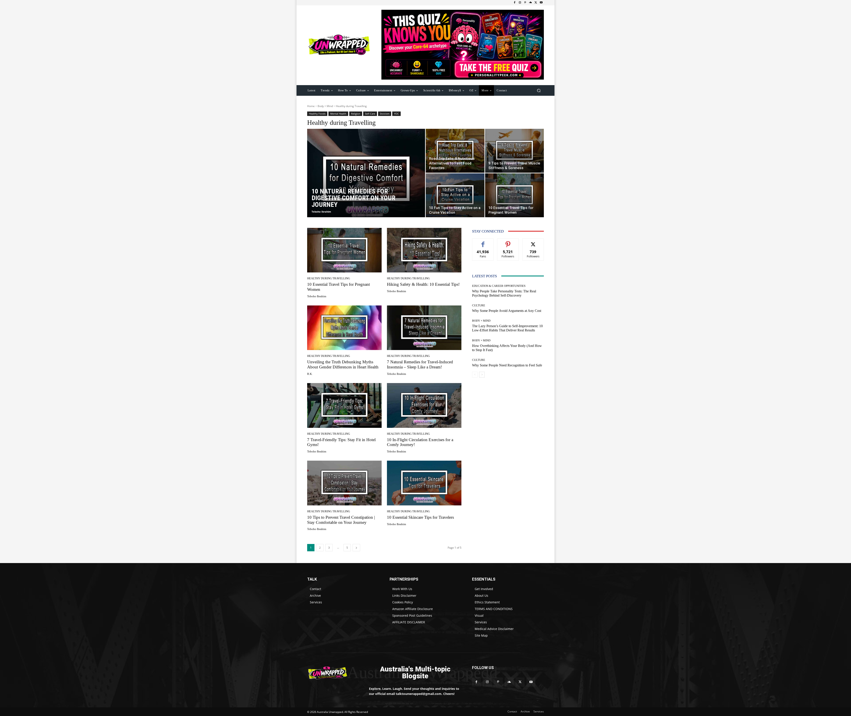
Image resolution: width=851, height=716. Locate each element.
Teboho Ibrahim (321, 211)
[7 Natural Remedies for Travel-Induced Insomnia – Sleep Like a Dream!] (424, 327)
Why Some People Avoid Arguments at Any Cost (506, 311)
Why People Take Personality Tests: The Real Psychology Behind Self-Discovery (504, 293)
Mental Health (338, 113)
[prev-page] (475, 375)
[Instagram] (520, 2)
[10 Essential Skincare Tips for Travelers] (424, 483)
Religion (355, 113)
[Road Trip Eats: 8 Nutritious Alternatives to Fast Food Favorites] (455, 151)
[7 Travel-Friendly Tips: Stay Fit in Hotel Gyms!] (344, 405)
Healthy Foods (317, 113)
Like (483, 242)
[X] (536, 2)
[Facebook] (514, 2)
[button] (538, 90)
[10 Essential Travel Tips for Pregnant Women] (514, 195)
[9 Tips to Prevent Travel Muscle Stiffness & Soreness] (514, 151)
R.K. (309, 374)
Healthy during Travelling (328, 278)
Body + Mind (325, 106)
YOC (396, 113)
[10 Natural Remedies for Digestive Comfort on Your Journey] (366, 180)
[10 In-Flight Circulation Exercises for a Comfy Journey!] (424, 405)
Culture (478, 305)
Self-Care (370, 113)
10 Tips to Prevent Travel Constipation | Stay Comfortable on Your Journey (341, 520)
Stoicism (384, 113)
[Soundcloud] (530, 2)
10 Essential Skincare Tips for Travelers (420, 517)
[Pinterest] (525, 2)
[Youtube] (541, 2)
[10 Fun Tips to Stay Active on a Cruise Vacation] (455, 195)
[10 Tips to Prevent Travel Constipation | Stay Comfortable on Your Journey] (344, 483)
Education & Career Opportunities (498, 285)
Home (311, 106)
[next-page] (356, 547)
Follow (508, 242)
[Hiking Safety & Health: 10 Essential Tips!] (424, 250)
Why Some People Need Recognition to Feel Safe (507, 365)
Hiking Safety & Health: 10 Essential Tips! (423, 284)
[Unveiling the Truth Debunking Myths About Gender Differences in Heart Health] (344, 327)
